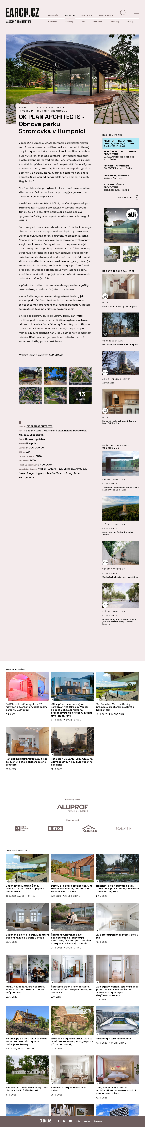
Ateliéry (69, 21)
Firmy (83, 21)
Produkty (114, 21)
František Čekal (53, 430)
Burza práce (106, 15)
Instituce (97, 21)
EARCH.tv (86, 15)
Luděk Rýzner (34, 430)
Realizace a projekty (49, 107)
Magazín (53, 15)
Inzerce (87, 1121)
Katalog (70, 15)
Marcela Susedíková (31, 434)
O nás (77, 1121)
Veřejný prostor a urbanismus (44, 111)
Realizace (52, 21)
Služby (130, 21)
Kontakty (98, 1121)
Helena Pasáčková (75, 430)
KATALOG (24, 107)
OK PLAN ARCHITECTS (40, 426)
